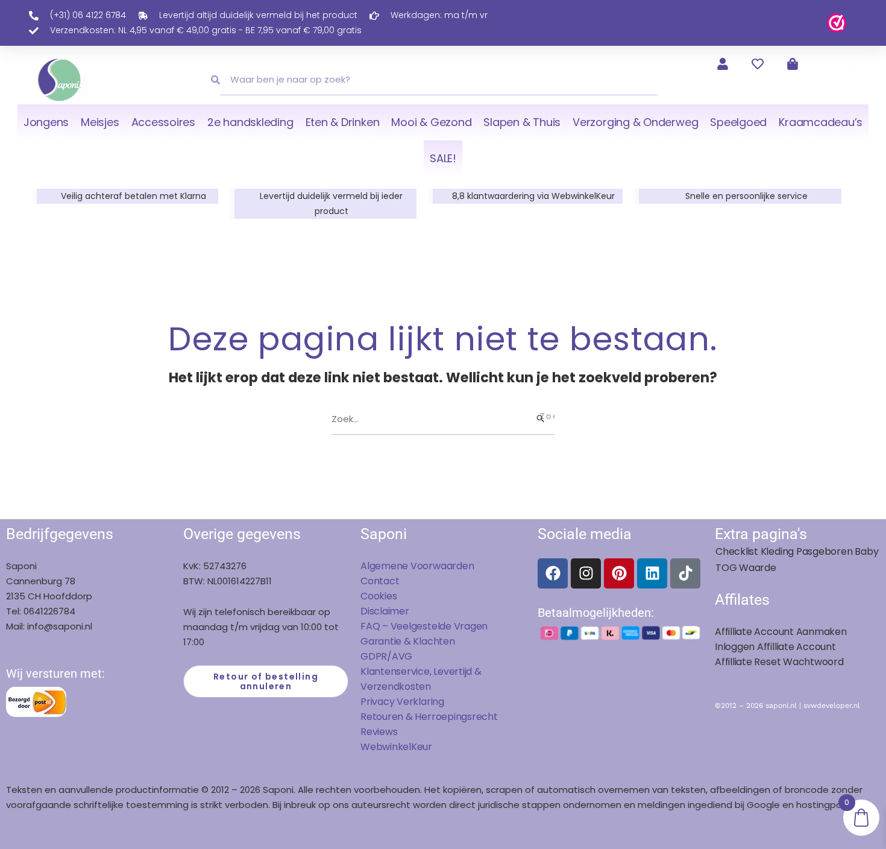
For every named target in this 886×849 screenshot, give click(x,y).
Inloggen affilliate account (775, 647)
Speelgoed (738, 122)
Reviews (378, 732)
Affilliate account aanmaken (781, 632)
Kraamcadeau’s (820, 122)
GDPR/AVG (386, 656)
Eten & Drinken (343, 122)
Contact (379, 581)
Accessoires (163, 122)
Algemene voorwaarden (417, 566)
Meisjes (100, 122)
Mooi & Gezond (431, 122)
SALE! (443, 158)
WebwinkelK (388, 747)
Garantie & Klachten (407, 641)
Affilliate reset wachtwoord (779, 662)
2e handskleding (250, 122)
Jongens (46, 122)
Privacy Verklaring (402, 702)
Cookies (378, 596)
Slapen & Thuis (522, 122)
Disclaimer (384, 611)
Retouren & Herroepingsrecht (429, 717)
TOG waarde (745, 568)
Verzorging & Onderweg (635, 122)
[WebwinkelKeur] (836, 22)
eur (424, 747)
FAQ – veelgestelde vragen (424, 626)
